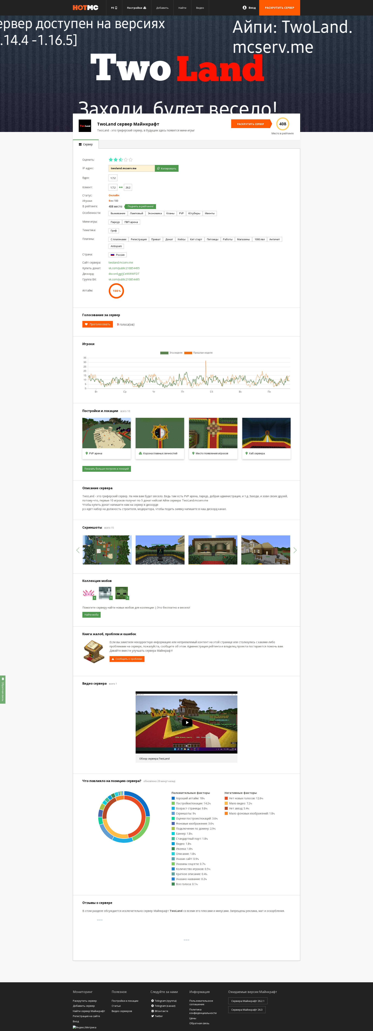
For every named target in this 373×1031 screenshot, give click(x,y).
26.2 (128, 187)
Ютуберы (194, 213)
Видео (200, 8)
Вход (252, 8)
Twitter (159, 1016)
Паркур (115, 222)
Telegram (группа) (165, 1000)
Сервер (87, 144)
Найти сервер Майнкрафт (89, 1011)
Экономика (155, 213)
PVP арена (95, 453)
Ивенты (210, 213)
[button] (78, 550)
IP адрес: (88, 168)
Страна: (87, 254)
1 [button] (183, 106)
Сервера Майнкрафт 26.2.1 (247, 1001)
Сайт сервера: (91, 262)
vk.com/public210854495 (124, 268)
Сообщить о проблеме (129, 659)
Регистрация (139, 239)
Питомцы (212, 239)
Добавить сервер (84, 1006)
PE (113, 8)
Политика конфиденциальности (203, 1011)
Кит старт (196, 239)
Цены (192, 1018)
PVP (181, 213)
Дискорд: (88, 274)
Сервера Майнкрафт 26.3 (246, 1009)
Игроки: (87, 201)
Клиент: (87, 187)
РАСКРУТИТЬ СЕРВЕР (279, 8)
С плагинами (118, 239)
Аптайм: (87, 290)
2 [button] (189, 106)
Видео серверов (122, 1011)
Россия (120, 255)
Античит (274, 239)
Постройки (135, 8)
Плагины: (88, 239)
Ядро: (85, 177)
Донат (169, 239)
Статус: (87, 195)
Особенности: (91, 213)
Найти (182, 8)
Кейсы (182, 239)
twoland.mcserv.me (121, 262)
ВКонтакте (161, 1011)
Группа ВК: (89, 279)
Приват (156, 239)
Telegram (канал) (165, 1006)
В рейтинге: (90, 206)
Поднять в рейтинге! (140, 206)
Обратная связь (199, 1023)
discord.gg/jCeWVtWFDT (124, 274)
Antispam (116, 246)
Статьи (116, 1006)
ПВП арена (131, 222)
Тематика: (89, 230)
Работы (228, 239)
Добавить (162, 8)
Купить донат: (91, 268)
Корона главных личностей (160, 453)
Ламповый (136, 213)
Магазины (243, 239)
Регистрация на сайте (86, 1016)
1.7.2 (113, 178)
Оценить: (88, 159)
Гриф (114, 230)
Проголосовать (100, 324)
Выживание (118, 213)
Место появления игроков (212, 453)
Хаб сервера (257, 453)
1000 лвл (259, 239)
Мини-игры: (89, 221)
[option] (186, 74)
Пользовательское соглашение (201, 1002)
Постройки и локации (125, 1000)
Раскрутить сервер (85, 1000)
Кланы (170, 213)
